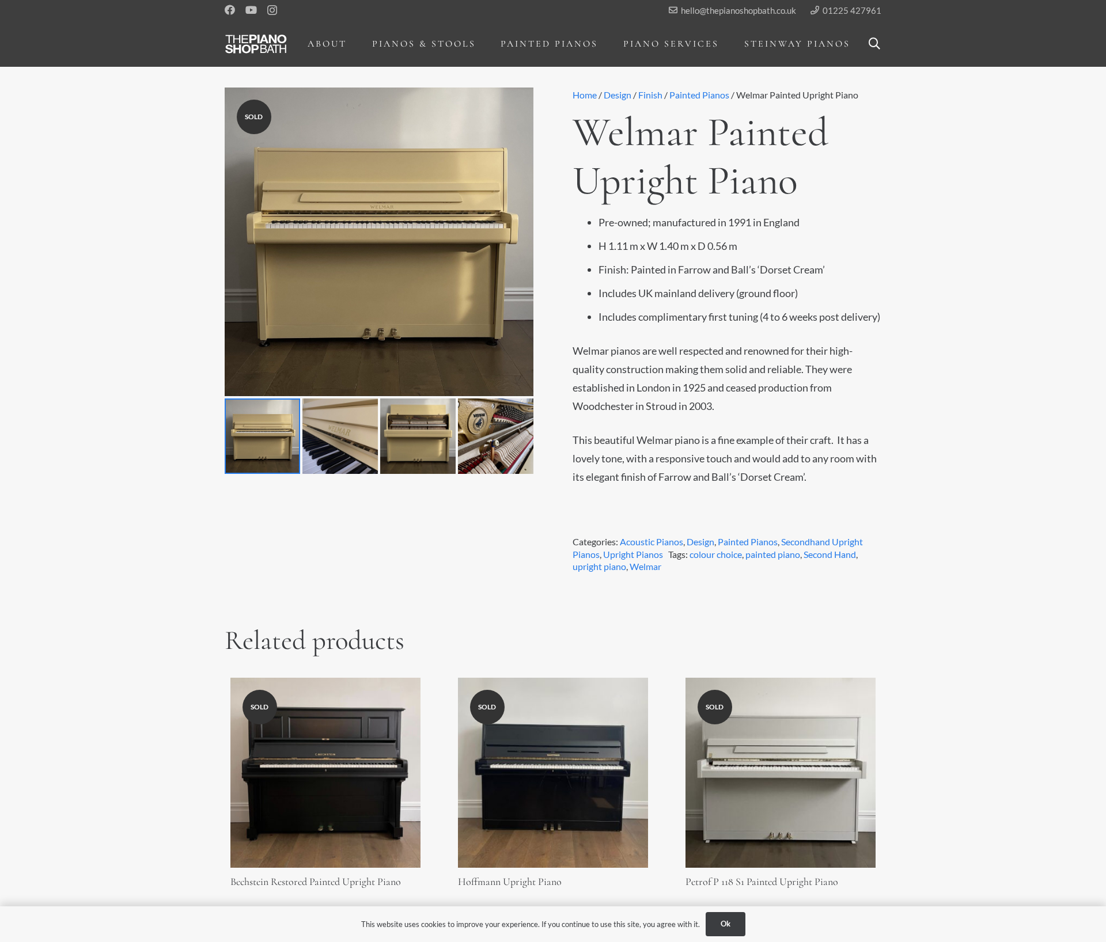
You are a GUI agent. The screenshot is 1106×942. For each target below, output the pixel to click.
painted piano (772, 554)
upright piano (599, 566)
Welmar (645, 566)
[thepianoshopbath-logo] (256, 44)
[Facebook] (230, 10)
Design (617, 94)
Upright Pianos (633, 554)
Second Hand (830, 554)
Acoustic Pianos (651, 541)
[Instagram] (272, 10)
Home (585, 94)
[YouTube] (251, 10)
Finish (650, 94)
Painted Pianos (699, 94)
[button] (355, 43)
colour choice (716, 554)
